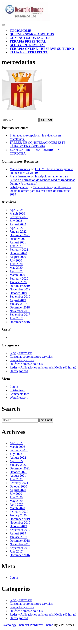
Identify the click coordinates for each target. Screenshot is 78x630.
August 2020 (18, 257)
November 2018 (20, 311)
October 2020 (18, 253)
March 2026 (17, 213)
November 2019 (20, 289)
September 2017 (20, 314)
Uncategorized (19, 371)
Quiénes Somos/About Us (32, 34)
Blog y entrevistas (27, 45)
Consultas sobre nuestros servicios (31, 356)
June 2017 (16, 318)
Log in (14, 386)
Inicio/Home (20, 30)
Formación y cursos (22, 360)
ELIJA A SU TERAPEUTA (29, 52)
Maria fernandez (20, 169)
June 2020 (16, 264)
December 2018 (20, 307)
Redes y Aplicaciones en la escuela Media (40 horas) (43, 367)
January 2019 (18, 303)
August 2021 (18, 242)
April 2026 (16, 210)
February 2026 (19, 217)
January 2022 (18, 231)
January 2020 (18, 282)
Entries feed (17, 390)
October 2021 (18, 238)
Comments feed (19, 394)
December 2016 (20, 322)
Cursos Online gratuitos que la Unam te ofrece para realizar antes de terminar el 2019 (40, 190)
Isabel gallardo (19, 187)
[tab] (3, 24)
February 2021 (19, 249)
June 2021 (16, 246)
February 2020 (19, 278)
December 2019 (20, 285)
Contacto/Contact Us (30, 38)
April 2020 (16, 271)
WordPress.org (19, 397)
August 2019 (18, 300)
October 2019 (18, 293)
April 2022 (16, 228)
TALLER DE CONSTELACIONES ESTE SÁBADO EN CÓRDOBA (38, 144)
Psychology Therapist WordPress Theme (28, 625)
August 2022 (18, 224)
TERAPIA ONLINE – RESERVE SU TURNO (42, 48)
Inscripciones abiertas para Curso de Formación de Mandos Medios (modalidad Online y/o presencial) (42, 180)
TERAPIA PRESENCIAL (28, 41)
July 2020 (16, 260)
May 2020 (16, 267)
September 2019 (20, 296)
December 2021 (20, 235)
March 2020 (17, 275)
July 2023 (16, 220)
